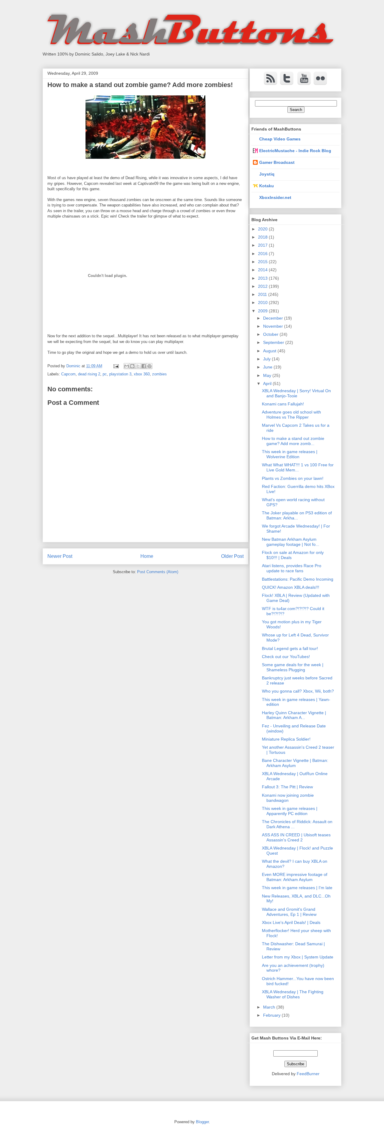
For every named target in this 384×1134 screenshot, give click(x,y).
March (269, 1007)
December (273, 318)
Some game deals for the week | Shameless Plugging (292, 667)
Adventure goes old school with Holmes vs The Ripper (291, 415)
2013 (263, 278)
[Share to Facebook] (144, 366)
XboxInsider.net (275, 197)
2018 (263, 237)
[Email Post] (115, 366)
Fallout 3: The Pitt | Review (287, 786)
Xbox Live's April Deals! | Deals (291, 922)
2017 (263, 245)
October (271, 334)
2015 (263, 261)
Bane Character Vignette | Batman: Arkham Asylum (295, 763)
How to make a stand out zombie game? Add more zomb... (293, 441)
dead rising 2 (89, 374)
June (268, 367)
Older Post (232, 556)
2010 (263, 302)
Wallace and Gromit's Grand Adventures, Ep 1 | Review (289, 912)
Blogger (202, 1122)
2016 (263, 253)
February (272, 1015)
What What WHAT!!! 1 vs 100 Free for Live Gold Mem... (298, 467)
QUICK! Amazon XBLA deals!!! (290, 587)
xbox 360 (142, 374)
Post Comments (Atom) (157, 572)
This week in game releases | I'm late (297, 887)
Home (146, 556)
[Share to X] (138, 366)
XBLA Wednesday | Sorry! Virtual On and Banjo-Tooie (296, 393)
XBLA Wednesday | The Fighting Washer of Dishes (292, 994)
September (274, 342)
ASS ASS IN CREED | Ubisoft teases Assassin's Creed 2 (296, 837)
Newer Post (59, 556)
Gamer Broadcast (277, 162)
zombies (159, 374)
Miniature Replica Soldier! (286, 739)
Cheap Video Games (280, 139)
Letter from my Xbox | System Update (297, 957)
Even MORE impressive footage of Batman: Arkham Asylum (294, 877)
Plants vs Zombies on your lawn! (292, 478)
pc (105, 374)
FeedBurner (308, 1073)
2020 (263, 229)
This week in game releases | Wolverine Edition (289, 454)
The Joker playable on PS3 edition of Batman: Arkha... (297, 515)
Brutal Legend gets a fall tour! (290, 648)
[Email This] (127, 366)
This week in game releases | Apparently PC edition (289, 811)
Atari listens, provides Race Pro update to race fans (291, 568)
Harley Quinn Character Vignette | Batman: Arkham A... (294, 715)
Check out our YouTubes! (286, 656)
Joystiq (266, 174)
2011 (263, 294)
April (268, 383)
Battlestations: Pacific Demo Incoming (297, 579)
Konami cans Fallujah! (283, 404)
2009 (263, 310)
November (273, 326)
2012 (263, 286)
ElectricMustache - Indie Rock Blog (295, 150)
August (270, 350)
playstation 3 (120, 374)
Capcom (68, 374)
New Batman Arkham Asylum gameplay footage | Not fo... (290, 542)
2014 (263, 269)
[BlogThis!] (132, 366)
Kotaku (266, 185)
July (267, 358)
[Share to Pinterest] (149, 366)
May (267, 375)
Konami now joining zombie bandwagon (288, 798)
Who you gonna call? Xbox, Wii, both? (298, 691)
